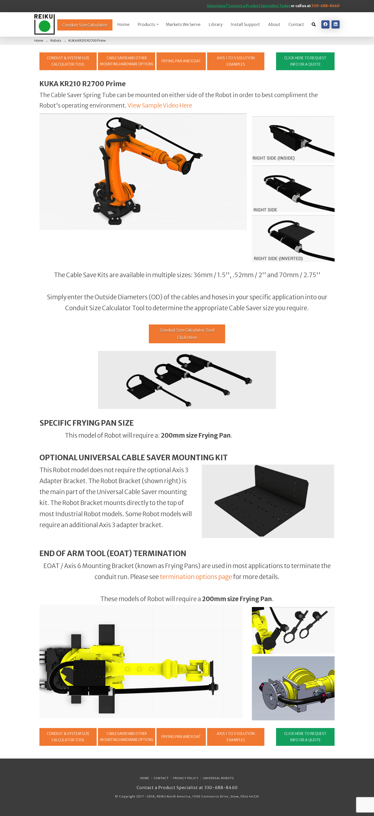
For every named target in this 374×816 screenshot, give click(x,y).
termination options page (196, 577)
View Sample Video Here (159, 105)
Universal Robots (218, 778)
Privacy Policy (185, 778)
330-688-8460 (325, 6)
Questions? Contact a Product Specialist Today (248, 6)
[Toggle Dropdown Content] (313, 24)
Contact (161, 778)
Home (144, 778)
